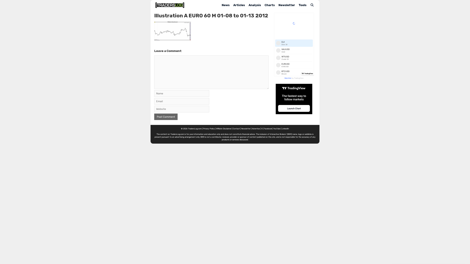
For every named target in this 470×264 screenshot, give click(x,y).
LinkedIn (285, 129)
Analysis (255, 5)
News (226, 5)
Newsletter (286, 5)
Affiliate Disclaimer (223, 129)
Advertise (256, 129)
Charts (270, 5)
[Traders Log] (170, 5)
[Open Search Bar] (312, 5)
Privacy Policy (209, 129)
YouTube (277, 129)
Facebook (268, 129)
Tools (302, 5)
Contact (236, 129)
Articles (239, 5)
